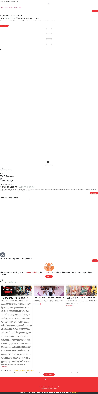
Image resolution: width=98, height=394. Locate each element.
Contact (15, 7)
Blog (20, 7)
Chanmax (75, 393)
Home (2, 7)
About (6, 7)
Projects (10, 7)
